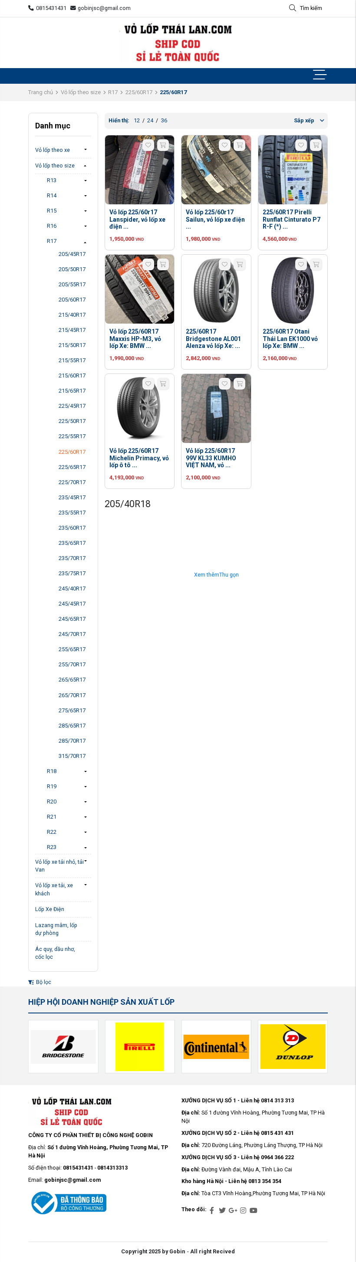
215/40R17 (72, 314)
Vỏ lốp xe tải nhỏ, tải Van (59, 866)
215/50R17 (72, 345)
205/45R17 (72, 254)
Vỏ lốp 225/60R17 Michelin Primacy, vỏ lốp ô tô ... (139, 458)
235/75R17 (72, 573)
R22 (51, 832)
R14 (51, 195)
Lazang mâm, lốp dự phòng (56, 929)
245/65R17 (72, 619)
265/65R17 (72, 679)
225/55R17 (72, 436)
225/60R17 (138, 92)
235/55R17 (72, 512)
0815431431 (51, 8)
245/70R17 (72, 634)
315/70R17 (72, 756)
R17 (113, 92)
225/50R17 (72, 421)
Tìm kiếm (311, 8)
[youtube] (253, 1211)
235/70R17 (72, 558)
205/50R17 (72, 269)
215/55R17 (72, 360)
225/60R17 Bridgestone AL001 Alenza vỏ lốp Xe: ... (213, 339)
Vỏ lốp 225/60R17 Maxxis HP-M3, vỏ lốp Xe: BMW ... (135, 339)
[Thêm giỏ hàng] (163, 145)
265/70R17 (72, 695)
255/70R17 (72, 664)
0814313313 (112, 1167)
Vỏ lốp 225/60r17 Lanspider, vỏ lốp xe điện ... (137, 219)
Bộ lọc (43, 982)
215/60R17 (72, 375)
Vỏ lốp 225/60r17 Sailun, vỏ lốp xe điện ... (215, 219)
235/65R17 (72, 543)
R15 (51, 210)
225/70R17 (72, 482)
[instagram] (243, 1211)
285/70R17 (72, 741)
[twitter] (222, 1211)
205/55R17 (72, 284)
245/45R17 (72, 603)
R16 (51, 226)
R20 (51, 801)
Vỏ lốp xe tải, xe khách (54, 889)
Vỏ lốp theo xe (52, 150)
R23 (51, 847)
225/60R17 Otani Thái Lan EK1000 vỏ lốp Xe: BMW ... (290, 339)
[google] (232, 1211)
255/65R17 (72, 649)
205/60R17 (72, 299)
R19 (51, 786)
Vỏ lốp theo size (81, 92)
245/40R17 (72, 588)
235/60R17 (72, 527)
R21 (51, 816)
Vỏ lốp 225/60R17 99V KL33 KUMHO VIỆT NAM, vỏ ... (211, 458)
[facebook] (212, 1211)
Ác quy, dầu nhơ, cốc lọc (55, 953)
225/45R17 (72, 406)
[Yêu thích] (148, 145)
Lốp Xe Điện (49, 909)
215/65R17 (72, 390)
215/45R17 (72, 330)
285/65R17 (72, 725)
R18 (51, 771)
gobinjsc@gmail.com (104, 8)
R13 (51, 180)
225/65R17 (72, 467)
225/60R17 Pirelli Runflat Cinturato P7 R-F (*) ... (291, 219)
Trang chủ (40, 92)
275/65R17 (72, 710)
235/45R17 (72, 497)
